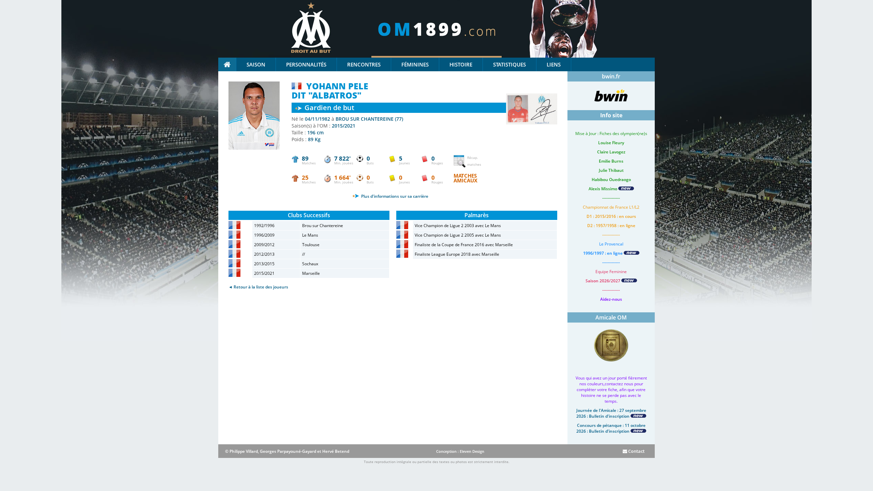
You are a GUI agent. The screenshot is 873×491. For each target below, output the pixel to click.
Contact (636, 451)
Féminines (415, 64)
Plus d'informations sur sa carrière (394, 196)
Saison (256, 64)
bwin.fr (611, 76)
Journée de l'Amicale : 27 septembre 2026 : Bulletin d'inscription (611, 413)
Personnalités (306, 64)
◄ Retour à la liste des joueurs (258, 287)
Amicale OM (611, 317)
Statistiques (509, 64)
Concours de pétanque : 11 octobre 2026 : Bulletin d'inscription (611, 428)
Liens (554, 64)
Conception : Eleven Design (460, 451)
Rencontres (364, 64)
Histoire (460, 64)
